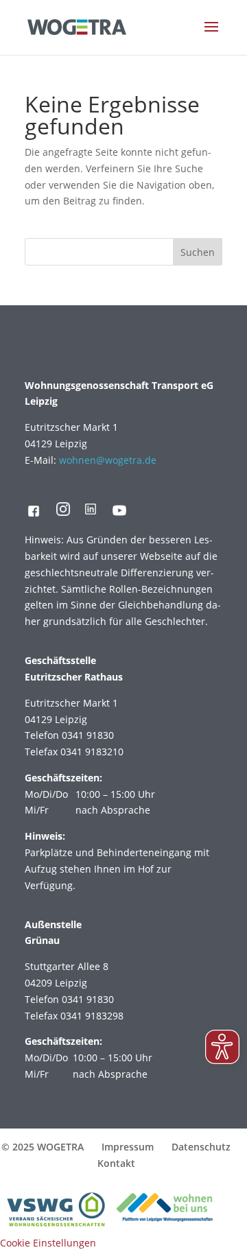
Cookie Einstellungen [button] (48, 1242)
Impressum (128, 1146)
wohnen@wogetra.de (107, 459)
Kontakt (116, 1163)
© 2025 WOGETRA (42, 1146)
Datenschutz (201, 1146)
